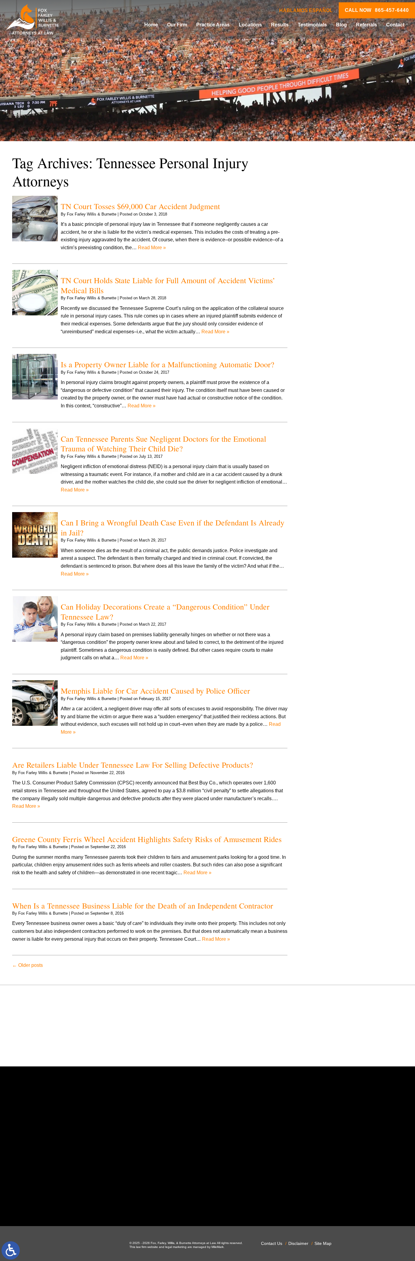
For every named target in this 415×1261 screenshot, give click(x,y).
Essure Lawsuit (328, 399)
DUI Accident (326, 391)
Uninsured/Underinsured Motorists (349, 632)
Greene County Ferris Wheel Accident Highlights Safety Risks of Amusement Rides (147, 839)
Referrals (366, 24)
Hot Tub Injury (327, 445)
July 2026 (322, 207)
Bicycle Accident (329, 290)
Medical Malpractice (333, 461)
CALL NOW (377, 10)
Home (151, 24)
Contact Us (271, 1243)
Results (280, 24)
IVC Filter (322, 453)
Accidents (322, 274)
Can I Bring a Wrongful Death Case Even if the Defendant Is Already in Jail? (172, 527)
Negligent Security (332, 492)
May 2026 (322, 223)
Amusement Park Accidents (341, 282)
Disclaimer (298, 1243)
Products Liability (330, 562)
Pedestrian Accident (333, 515)
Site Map (322, 1243)
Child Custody (327, 414)
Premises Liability (331, 546)
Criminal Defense (330, 337)
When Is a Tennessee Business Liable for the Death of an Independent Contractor (142, 905)
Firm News (323, 422)
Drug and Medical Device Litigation (349, 383)
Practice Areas (213, 24)
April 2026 (323, 230)
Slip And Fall (325, 577)
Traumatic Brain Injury (335, 616)
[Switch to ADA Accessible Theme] (11, 1250)
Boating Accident (330, 298)
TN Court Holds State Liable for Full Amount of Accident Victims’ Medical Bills (168, 285)
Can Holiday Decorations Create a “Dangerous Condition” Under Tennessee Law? (165, 611)
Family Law (324, 407)
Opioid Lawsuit (328, 508)
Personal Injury (328, 523)
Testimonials (312, 24)
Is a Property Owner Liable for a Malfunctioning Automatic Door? (167, 364)
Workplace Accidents (334, 640)
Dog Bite (321, 376)
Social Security (328, 585)
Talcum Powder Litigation (339, 601)
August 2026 (325, 199)
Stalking (320, 593)
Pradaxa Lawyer (329, 539)
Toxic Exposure (328, 609)
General (320, 430)
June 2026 (323, 215)
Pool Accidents (328, 531)
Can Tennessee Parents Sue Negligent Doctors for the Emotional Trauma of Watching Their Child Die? (163, 443)
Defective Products (332, 352)
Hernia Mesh (325, 437)
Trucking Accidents (332, 624)
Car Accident (325, 313)
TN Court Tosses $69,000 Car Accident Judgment (140, 206)
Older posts (27, 965)
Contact (395, 24)
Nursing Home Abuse (335, 500)
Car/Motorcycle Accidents (339, 321)
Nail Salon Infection (333, 484)
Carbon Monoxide (331, 329)
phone (87, 1201)
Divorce (320, 368)
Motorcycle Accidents (334, 476)
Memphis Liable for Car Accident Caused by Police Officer (155, 690)
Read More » (152, 247)
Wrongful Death (328, 647)
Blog (341, 24)
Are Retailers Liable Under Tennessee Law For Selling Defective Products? (132, 765)
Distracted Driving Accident (341, 360)
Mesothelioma (327, 469)
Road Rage (324, 570)
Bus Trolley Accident (334, 305)
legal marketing (176, 1247)
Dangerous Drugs (331, 344)
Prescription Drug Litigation (341, 554)
